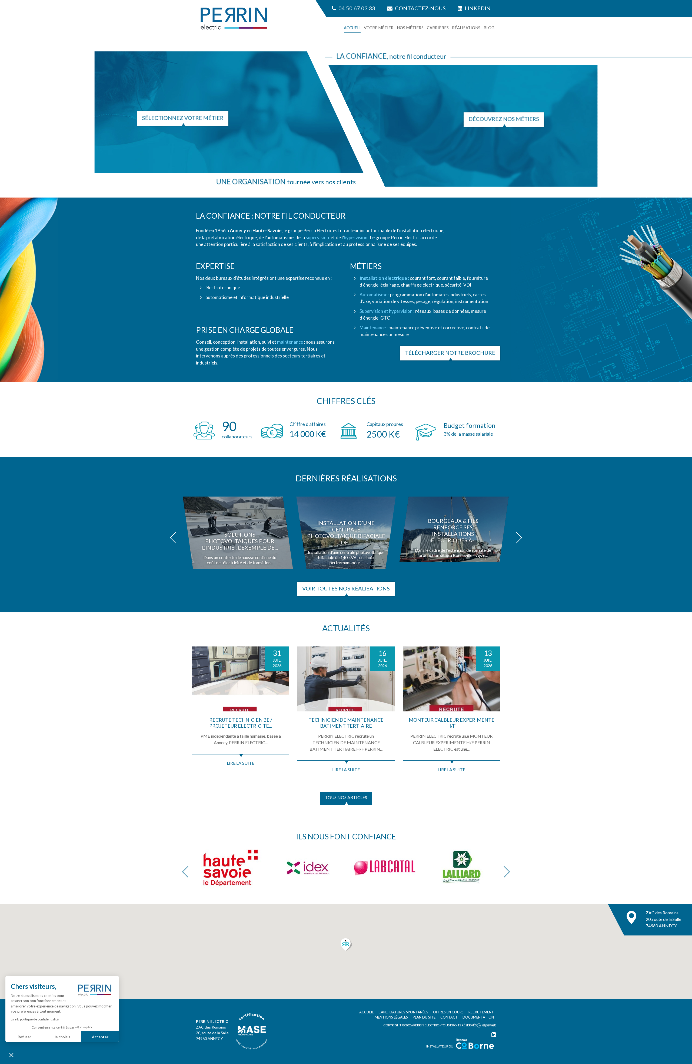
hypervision (355, 237)
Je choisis (62, 1037)
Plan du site (424, 1017)
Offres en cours (448, 1012)
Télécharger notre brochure (450, 352)
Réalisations (466, 27)
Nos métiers (410, 27)
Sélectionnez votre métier (183, 117)
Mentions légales (391, 1017)
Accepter (100, 1037)
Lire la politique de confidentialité (35, 1019)
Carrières (438, 27)
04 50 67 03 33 (356, 8)
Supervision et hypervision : (387, 311)
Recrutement (481, 1012)
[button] (175, 537)
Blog (489, 27)
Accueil (352, 27)
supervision (317, 237)
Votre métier (379, 27)
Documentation (478, 1017)
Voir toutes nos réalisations (346, 588)
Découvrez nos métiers (503, 119)
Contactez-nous (420, 8)
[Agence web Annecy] (486, 1025)
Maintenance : (374, 327)
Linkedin (477, 8)
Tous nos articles (346, 797)
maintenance (290, 342)
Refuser (24, 1037)
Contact (449, 1017)
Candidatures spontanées (403, 1012)
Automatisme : (374, 294)
